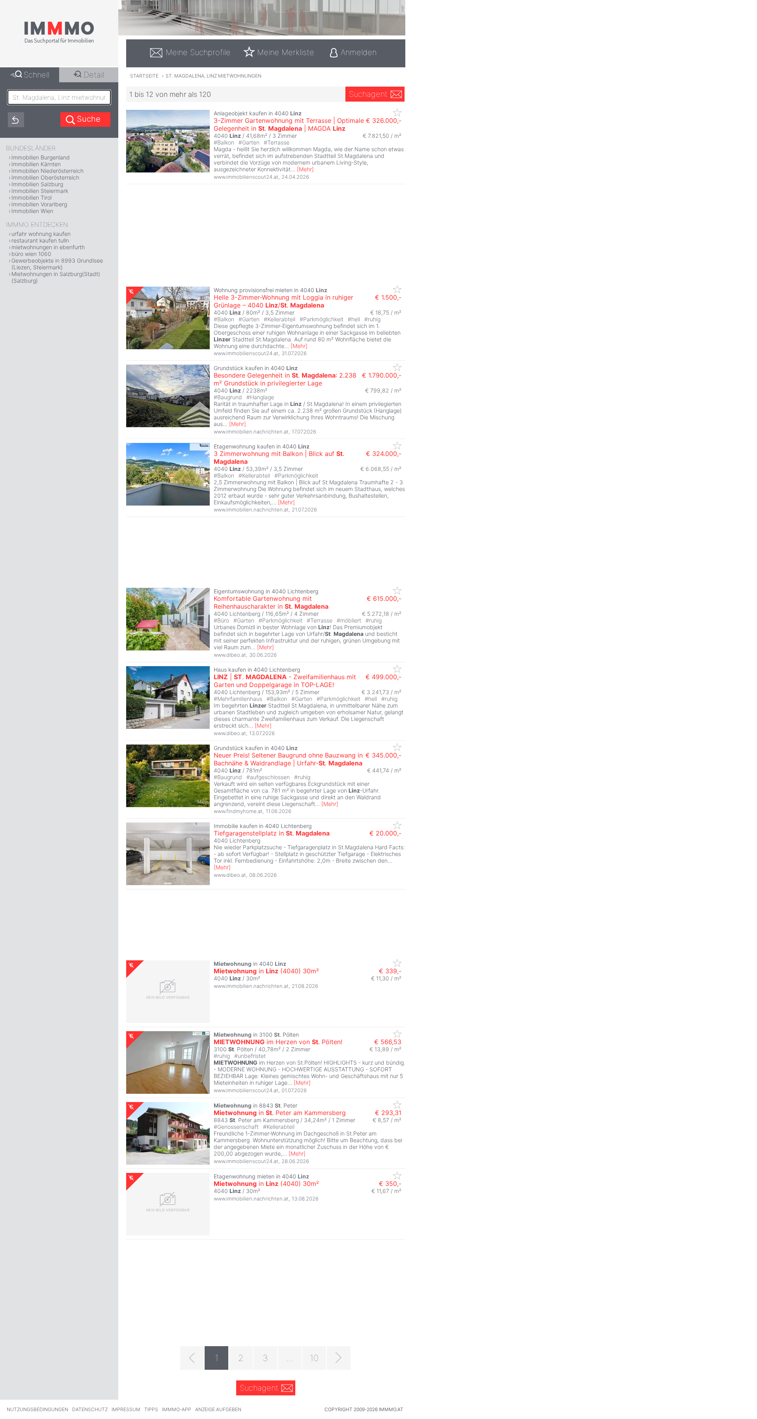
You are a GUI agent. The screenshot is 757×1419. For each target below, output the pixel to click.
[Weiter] (339, 1358)
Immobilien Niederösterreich (47, 170)
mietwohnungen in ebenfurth (48, 247)
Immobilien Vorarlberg (39, 204)
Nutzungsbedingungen (37, 1409)
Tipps (151, 1409)
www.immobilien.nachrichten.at (251, 431)
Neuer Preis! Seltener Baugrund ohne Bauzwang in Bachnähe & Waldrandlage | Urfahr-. (288, 759)
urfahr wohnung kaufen (41, 233)
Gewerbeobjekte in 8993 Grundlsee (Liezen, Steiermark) (57, 263)
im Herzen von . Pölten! (278, 1042)
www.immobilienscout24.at (246, 177)
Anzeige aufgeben (218, 1409)
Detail (94, 75)
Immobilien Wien (32, 210)
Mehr (305, 169)
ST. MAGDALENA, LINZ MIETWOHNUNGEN (213, 76)
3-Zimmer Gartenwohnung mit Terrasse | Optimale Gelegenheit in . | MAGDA (289, 124)
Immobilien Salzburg (37, 184)
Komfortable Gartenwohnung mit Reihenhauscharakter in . (271, 602)
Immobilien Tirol (31, 197)
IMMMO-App (176, 1409)
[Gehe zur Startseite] (59, 42)
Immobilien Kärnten (36, 164)
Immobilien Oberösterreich (45, 177)
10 (314, 1358)
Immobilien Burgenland (40, 157)
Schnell (36, 75)
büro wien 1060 (31, 253)
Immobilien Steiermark (39, 190)
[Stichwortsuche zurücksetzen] (16, 119)
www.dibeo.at (230, 655)
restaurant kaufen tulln (40, 240)
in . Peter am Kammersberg (280, 1113)
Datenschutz (90, 1409)
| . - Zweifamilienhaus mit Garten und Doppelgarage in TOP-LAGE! (285, 681)
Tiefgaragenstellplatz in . (272, 833)
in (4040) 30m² (266, 971)
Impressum (126, 1409)
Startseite (144, 76)
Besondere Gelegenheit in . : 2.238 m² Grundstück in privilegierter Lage (285, 379)
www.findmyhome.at (238, 811)
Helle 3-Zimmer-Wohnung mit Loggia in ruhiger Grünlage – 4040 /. (283, 301)
